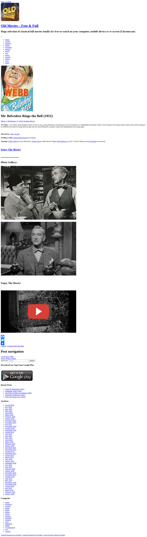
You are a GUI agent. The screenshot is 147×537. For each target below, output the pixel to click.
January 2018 (9, 494)
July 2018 (8, 488)
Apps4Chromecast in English (32, 535)
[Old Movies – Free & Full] (10, 20)
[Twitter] (73, 340)
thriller (7, 45)
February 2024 (10, 444)
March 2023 (9, 457)
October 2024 (10, 428)
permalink (20, 346)
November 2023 (10, 450)
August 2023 (9, 455)
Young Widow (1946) (8, 358)
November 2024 (10, 426)
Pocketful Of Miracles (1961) (15, 395)
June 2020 (8, 467)
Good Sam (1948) (7, 357)
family (7, 63)
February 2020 (10, 469)
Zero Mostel (92, 141)
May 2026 (8, 411)
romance (8, 43)
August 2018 (9, 486)
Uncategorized (12, 346)
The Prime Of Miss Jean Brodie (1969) (18, 393)
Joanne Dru (36, 141)
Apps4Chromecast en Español (11, 535)
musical (7, 49)
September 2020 (10, 463)
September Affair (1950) (13, 391)
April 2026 (9, 413)
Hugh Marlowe (62, 141)
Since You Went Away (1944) (15, 397)
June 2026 (8, 409)
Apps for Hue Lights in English (54, 535)
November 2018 (10, 484)
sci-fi (7, 61)
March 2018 (9, 490)
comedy (8, 42)
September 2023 (10, 453)
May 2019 (8, 480)
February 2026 (10, 417)
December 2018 (10, 482)
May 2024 (8, 438)
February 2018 (10, 492)
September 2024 (10, 430)
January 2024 (9, 446)
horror (7, 51)
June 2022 (8, 459)
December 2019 (10, 473)
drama (7, 40)
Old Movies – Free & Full (19, 26)
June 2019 (8, 479)
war (6, 53)
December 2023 (10, 448)
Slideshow (8, 524)
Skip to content (6, 2)
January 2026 (9, 419)
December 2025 (10, 421)
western (7, 57)
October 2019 (10, 477)
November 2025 (10, 422)
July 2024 (8, 434)
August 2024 (9, 432)
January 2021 (9, 461)
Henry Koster (15, 134)
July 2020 (8, 465)
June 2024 (8, 436)
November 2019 (10, 475)
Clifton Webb (12, 141)
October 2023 (10, 451)
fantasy (7, 59)
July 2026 (8, 407)
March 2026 (9, 415)
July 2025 (8, 424)
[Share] (73, 343)
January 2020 (9, 471)
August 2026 (9, 405)
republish (8, 518)
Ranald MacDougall (20, 138)
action (7, 55)
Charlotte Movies (29, 121)
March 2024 (9, 442)
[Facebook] (73, 336)
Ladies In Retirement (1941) (14, 389)
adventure (8, 47)
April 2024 (9, 440)
